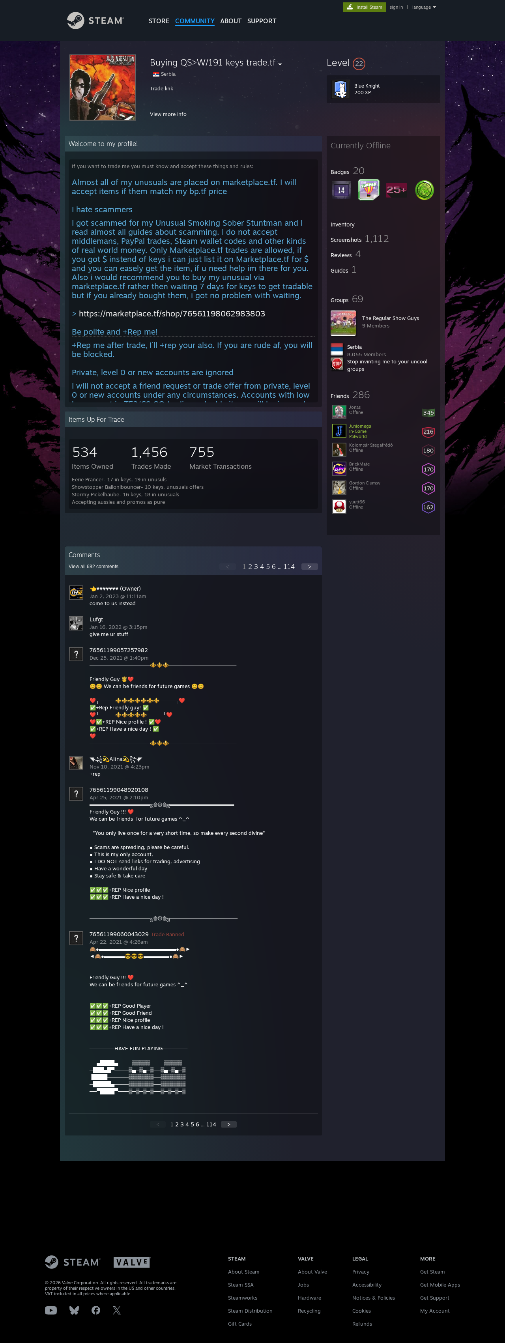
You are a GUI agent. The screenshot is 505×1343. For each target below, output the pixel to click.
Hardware (309, 1297)
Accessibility (367, 1284)
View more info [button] (168, 114)
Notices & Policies (373, 1297)
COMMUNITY (195, 21)
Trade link (161, 88)
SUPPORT (262, 21)
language (421, 7)
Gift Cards (240, 1324)
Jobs (303, 1284)
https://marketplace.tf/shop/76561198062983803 (172, 313)
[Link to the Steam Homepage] (95, 27)
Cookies (361, 1310)
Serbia (354, 347)
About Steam (244, 1271)
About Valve (312, 1271)
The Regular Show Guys (390, 318)
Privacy (360, 1271)
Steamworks (242, 1297)
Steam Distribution (250, 1310)
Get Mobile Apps (440, 1284)
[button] (383, 62)
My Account (435, 1310)
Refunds (362, 1324)
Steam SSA (241, 1284)
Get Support (434, 1297)
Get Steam (432, 1271)
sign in (396, 7)
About (231, 21)
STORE (159, 21)
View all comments (93, 566)
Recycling (309, 1310)
